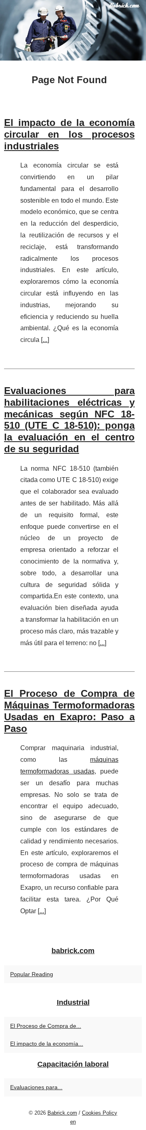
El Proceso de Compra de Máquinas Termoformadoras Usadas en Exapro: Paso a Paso (69, 711)
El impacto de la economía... (46, 1043)
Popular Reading (31, 974)
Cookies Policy (99, 1113)
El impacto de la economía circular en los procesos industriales (69, 134)
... (45, 339)
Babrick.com (62, 1113)
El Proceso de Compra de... (45, 1026)
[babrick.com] (73, 30)
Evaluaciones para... (36, 1087)
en (73, 1122)
